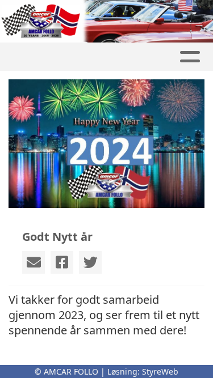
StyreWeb (160, 371)
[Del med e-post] (33, 262)
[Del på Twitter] (90, 262)
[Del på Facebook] (62, 262)
